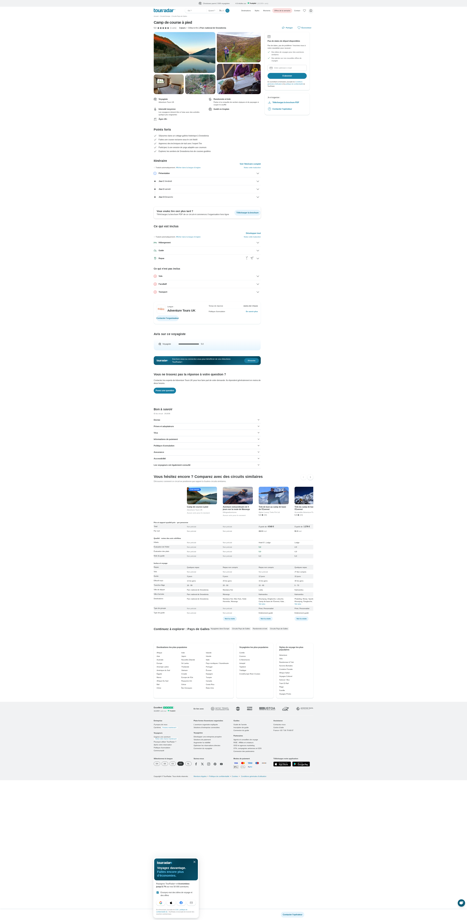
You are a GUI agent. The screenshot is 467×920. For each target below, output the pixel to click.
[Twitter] (202, 764)
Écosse (208, 670)
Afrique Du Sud (162, 681)
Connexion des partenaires (244, 751)
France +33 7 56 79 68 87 (283, 730)
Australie (160, 660)
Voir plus (262, 604)
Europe (159, 663)
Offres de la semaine (282, 11)
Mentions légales (200, 776)
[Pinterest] (215, 764)
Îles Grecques (186, 688)
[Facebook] (196, 764)
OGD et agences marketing (244, 746)
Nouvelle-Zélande (188, 660)
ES (173, 764)
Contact (297, 11)
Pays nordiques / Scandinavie (217, 663)
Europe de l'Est (187, 677)
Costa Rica (210, 685)
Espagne (209, 674)
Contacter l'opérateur (282, 109)
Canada (209, 681)
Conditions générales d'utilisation (253, 776)
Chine (159, 688)
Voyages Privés (285, 694)
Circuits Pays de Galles (241, 629)
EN (157, 764)
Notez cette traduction (252, 168)
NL (188, 764)
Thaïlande (185, 667)
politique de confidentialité (294, 84)
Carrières (165, 728)
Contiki (242, 653)
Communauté (159, 751)
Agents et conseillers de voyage (246, 740)
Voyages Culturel (285, 676)
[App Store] (282, 764)
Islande (208, 653)
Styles (257, 11)
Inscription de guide (241, 728)
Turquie (209, 677)
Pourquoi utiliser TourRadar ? (165, 742)
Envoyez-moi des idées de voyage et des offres (176, 893)
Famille (282, 690)
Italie (208, 660)
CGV (177, 910)
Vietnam (184, 670)
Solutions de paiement (202, 740)
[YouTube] (221, 764)
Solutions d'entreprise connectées (207, 728)
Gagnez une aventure (165, 738)
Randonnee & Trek (286, 662)
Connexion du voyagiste (203, 748)
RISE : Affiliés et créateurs (243, 743)
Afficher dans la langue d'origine (188, 168)
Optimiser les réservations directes (207, 746)
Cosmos (242, 656)
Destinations (246, 11)
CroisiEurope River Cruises (249, 674)
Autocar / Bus (284, 680)
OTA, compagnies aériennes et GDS (247, 748)
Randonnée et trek (260, 629)
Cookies (235, 776)
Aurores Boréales (286, 666)
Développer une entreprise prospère (208, 737)
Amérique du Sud (163, 670)
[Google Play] (301, 764)
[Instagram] (208, 764)
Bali (158, 685)
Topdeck (242, 667)
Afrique (159, 653)
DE (165, 764)
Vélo (281, 659)
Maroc (159, 677)
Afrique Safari (284, 673)
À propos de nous (160, 725)
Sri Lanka (185, 663)
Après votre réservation (163, 745)
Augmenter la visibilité (202, 743)
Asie (158, 656)
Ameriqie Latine (163, 667)
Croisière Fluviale (286, 669)
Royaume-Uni (186, 681)
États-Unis (210, 688)
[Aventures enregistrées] (304, 10)
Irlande (208, 656)
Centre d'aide (278, 728)
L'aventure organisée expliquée (206, 725)
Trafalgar (242, 670)
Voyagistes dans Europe (220, 629)
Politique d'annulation (162, 748)
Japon (183, 656)
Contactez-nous (279, 725)
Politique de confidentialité (219, 776)
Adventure (283, 655)
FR (180, 764)
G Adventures (244, 660)
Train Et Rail (284, 683)
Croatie (184, 674)
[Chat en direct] (461, 903)
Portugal (209, 667)
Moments (266, 11)
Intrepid (242, 663)
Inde (183, 653)
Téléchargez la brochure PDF (285, 102)
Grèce (183, 685)
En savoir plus (252, 312)
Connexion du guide (241, 730)
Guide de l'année (240, 725)
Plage (281, 687)
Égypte (159, 674)
